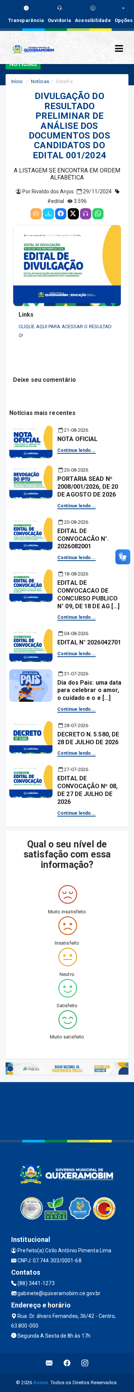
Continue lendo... (76, 450)
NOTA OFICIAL (77, 439)
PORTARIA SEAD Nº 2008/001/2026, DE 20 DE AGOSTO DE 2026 (87, 486)
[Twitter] (73, 213)
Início (17, 81)
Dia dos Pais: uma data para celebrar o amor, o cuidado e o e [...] (89, 690)
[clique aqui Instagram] (85, 1363)
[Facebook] (60, 213)
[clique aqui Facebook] (67, 1363)
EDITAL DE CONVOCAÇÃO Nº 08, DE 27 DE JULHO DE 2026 (87, 790)
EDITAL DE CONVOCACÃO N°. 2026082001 (83, 538)
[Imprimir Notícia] (36, 213)
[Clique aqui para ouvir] (85, 213)
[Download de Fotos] (48, 213)
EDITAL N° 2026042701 (89, 642)
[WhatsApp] (97, 213)
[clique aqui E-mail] (49, 1363)
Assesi (40, 1382)
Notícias (40, 81)
